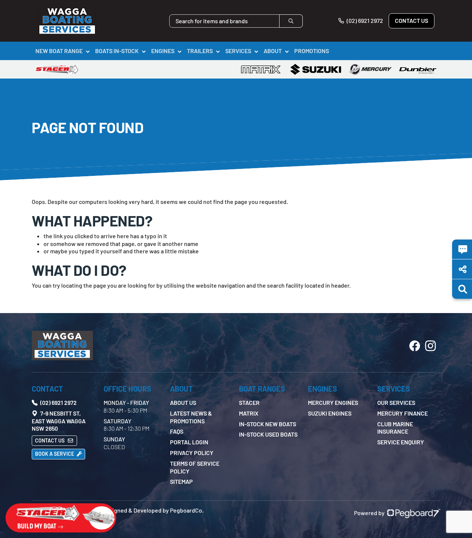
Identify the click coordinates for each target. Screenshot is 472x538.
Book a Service (55, 454)
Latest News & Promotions (191, 417)
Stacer (249, 402)
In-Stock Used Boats (268, 434)
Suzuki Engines (329, 413)
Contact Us (411, 20)
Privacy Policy (192, 452)
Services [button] (238, 50)
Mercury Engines (333, 402)
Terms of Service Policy (194, 467)
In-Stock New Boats (267, 423)
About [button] (273, 50)
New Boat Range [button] (59, 50)
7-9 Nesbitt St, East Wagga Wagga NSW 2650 (59, 421)
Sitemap (181, 481)
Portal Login (189, 441)
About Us (183, 402)
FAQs (176, 431)
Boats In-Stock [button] (117, 50)
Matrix (248, 413)
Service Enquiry (400, 441)
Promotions (311, 50)
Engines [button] (162, 50)
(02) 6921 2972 (364, 20)
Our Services (396, 402)
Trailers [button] (200, 50)
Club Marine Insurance (395, 427)
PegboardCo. (187, 510)
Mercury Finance (402, 413)
